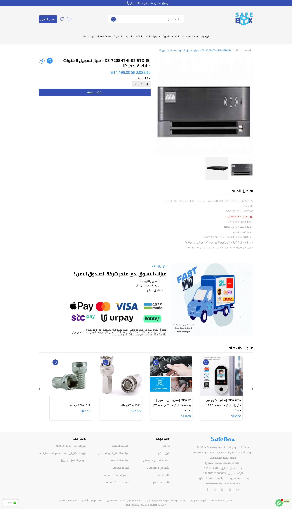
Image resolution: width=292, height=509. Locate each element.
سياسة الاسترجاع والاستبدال (113, 453)
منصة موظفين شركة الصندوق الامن (166, 500)
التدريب (128, 36)
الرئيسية (205, 36)
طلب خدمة (164, 475)
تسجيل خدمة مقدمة (117, 482)
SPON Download (68, 500)
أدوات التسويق (198, 500)
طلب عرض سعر (161, 482)
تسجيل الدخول (48, 19)
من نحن (166, 445)
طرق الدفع (164, 453)
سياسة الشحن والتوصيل (156, 460)
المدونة (118, 36)
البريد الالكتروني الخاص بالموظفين (124, 500)
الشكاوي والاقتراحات (158, 467)
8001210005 (63, 446)
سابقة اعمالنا (104, 36)
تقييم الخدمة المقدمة (116, 475)
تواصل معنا (88, 36)
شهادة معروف (120, 467)
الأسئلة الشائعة (120, 445)
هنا (63, 460)
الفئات (237, 50)
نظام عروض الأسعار (92, 500)
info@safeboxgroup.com (52, 453)
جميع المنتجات (152, 36)
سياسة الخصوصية (119, 460)
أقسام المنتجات (190, 36)
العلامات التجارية (171, 36)
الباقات (138, 36)
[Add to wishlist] (50, 61)
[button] (10, 502)
